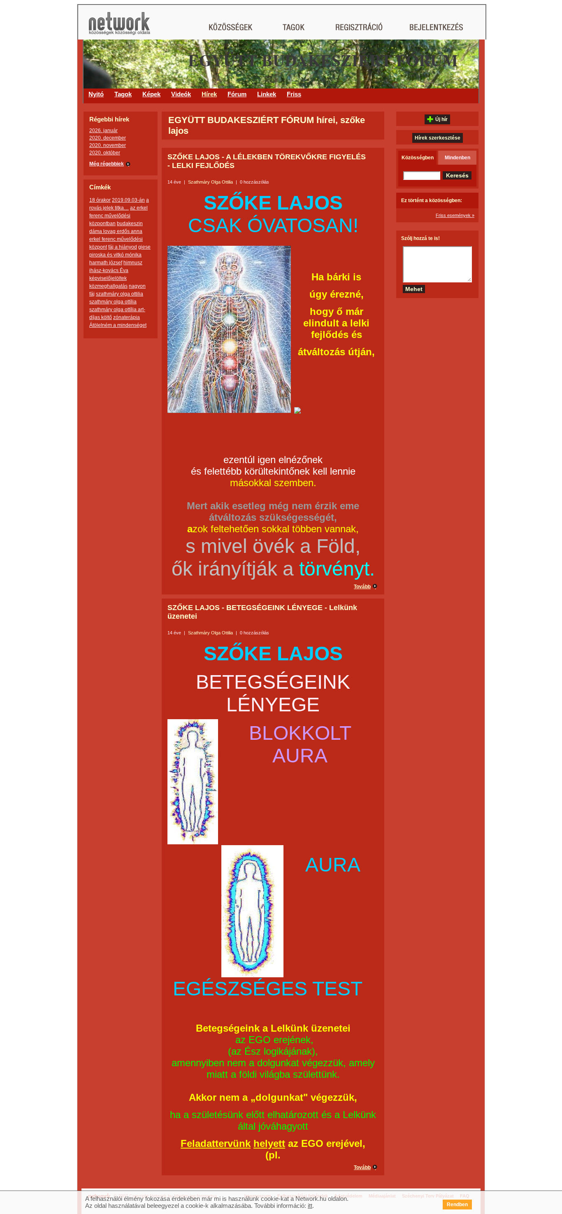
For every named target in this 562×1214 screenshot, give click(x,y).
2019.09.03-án (128, 200)
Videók (181, 94)
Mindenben (457, 158)
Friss (294, 94)
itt (310, 1205)
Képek (151, 94)
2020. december (107, 138)
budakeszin (130, 223)
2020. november (107, 145)
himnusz (132, 263)
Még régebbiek (106, 164)
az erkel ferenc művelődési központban (118, 215)
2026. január (103, 130)
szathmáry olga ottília (113, 302)
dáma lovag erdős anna (115, 231)
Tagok (123, 94)
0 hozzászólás (254, 181)
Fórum (237, 94)
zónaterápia (126, 317)
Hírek (209, 94)
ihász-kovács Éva (108, 270)
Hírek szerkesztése (437, 138)
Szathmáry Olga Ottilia (210, 181)
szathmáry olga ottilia (119, 294)
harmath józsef (105, 263)
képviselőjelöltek (108, 278)
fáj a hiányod (122, 247)
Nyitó (96, 94)
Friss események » (455, 215)
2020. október (104, 153)
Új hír (441, 119)
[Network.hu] (119, 27)
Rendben (457, 1204)
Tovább (362, 587)
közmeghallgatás (108, 286)
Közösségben (418, 158)
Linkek (266, 94)
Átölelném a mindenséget (117, 325)
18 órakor (100, 200)
